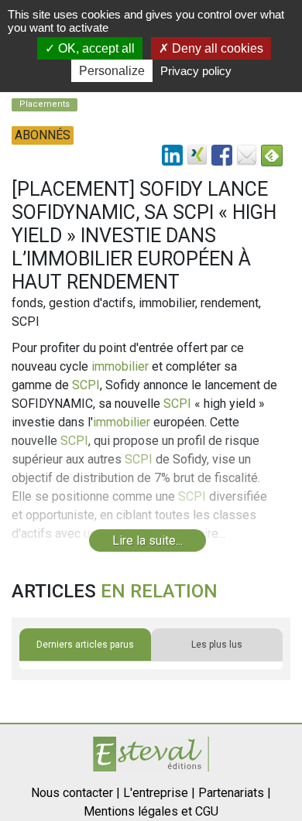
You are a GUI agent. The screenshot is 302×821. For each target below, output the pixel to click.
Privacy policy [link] (196, 70)
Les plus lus (216, 644)
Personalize (112, 70)
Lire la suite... (147, 540)
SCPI (86, 385)
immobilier (120, 366)
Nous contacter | (75, 792)
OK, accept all (95, 48)
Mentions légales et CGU (151, 811)
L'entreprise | (159, 792)
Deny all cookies (216, 48)
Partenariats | (234, 792)
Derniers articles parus (85, 644)
